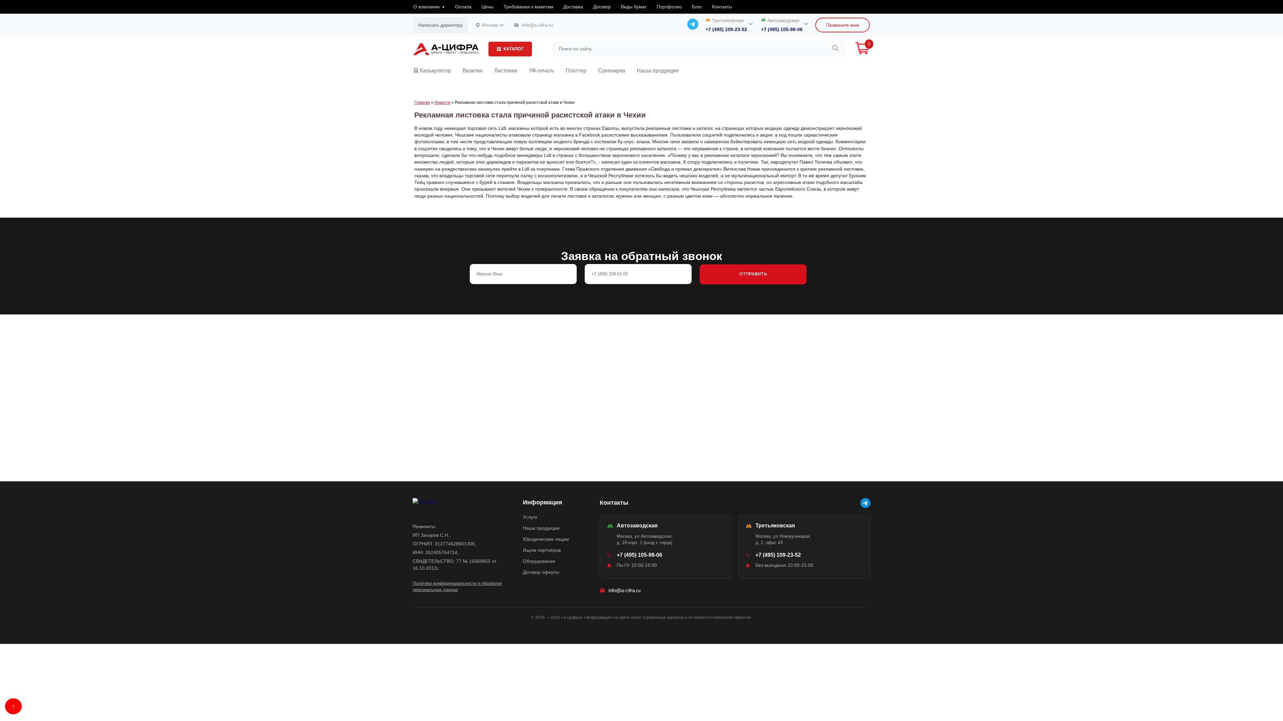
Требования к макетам (528, 6)
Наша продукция (658, 70)
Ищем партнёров (542, 550)
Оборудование (539, 561)
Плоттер (576, 70)
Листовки (505, 70)
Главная (422, 102)
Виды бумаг (634, 6)
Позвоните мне (842, 25)
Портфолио (669, 6)
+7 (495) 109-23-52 (726, 29)
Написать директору (440, 25)
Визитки (472, 70)
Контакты (722, 6)
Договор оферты (541, 572)
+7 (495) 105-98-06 (782, 29)
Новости (442, 102)
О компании (426, 6)
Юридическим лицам (546, 539)
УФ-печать (541, 70)
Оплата (463, 6)
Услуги (530, 517)
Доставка (573, 6)
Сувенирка (611, 70)
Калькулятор (435, 70)
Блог (697, 6)
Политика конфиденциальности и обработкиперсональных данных (457, 586)
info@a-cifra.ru (624, 590)
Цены (487, 6)
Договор (602, 6)
